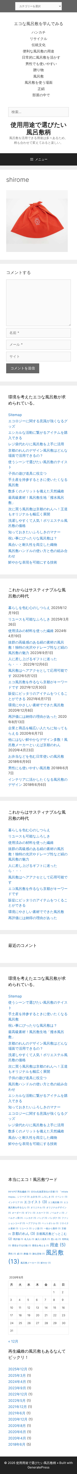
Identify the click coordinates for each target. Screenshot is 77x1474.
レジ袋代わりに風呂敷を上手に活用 (36, 444)
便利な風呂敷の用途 (38, 51)
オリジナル (38, 1207)
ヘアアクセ (33, 1223)
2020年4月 (17, 1438)
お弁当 (36, 1197)
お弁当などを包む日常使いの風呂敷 (36, 756)
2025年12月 (17, 1369)
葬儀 (27, 1253)
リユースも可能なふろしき (29, 619)
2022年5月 (17, 1401)
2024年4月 (17, 1382)
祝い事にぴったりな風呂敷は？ (32, 538)
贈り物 (38, 70)
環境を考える (40, 1245)
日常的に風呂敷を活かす (41, 57)
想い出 (56, 1239)
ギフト (30, 1213)
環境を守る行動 (21, 1245)
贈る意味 (38, 1253)
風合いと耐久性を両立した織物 (32, 545)
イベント (61, 1197)
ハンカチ (39, 32)
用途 (58, 1244)
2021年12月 (17, 1407)
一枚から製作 (52, 1228)
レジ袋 (38, 1228)
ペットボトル (50, 1223)
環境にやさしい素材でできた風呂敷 (36, 705)
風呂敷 (38, 76)
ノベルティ (57, 1213)
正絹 (41, 89)
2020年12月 (18, 1419)
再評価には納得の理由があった (32, 716)
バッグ (42, 1218)
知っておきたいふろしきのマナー (34, 532)
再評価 (18, 1239)
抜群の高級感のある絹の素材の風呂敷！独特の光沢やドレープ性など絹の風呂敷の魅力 (38, 647)
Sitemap (15, 415)
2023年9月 (17, 1388)
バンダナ (54, 1218)
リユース (25, 1228)
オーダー (18, 1213)
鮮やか (46, 1263)
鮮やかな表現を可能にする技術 (32, 562)
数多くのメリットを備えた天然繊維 (36, 491)
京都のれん (23, 1233)
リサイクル (38, 39)
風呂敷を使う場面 (39, 82)
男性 (12, 1253)
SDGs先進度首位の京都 (44, 1191)
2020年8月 (17, 1426)
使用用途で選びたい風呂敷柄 (38, 128)
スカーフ (42, 1213)
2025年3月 (17, 1375)
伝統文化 (39, 45)
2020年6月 (17, 1432)
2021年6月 (16, 1413)
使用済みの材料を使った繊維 (31, 631)
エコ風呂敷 (55, 1202)
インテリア (15, 1202)
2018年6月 (16, 1444)
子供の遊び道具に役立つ (27, 473)
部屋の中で (41, 95)
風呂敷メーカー (30, 1263)
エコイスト (35, 1202)
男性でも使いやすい (41, 64)
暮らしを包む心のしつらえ (29, 608)
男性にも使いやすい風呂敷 (29, 768)
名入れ (29, 1239)
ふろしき (48, 1197)
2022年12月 (17, 1394)
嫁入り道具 (42, 1239)
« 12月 (13, 1341)
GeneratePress (38, 1467)
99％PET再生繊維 (19, 1191)
